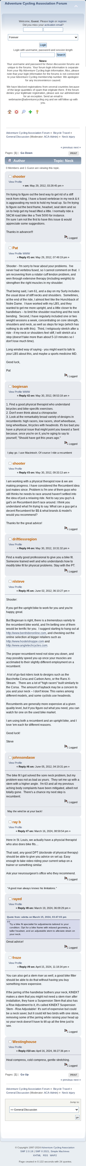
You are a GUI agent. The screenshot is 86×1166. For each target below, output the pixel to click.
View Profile (15, 181)
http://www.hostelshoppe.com (25, 641)
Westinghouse (24, 1042)
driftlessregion (24, 539)
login (51, 21)
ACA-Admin (50, 136)
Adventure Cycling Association (58, 1147)
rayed (17, 899)
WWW (26, 253)
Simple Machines (60, 1151)
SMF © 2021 (42, 1151)
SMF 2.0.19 (26, 1151)
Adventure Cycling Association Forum (36, 3)
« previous (67, 147)
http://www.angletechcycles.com (26, 645)
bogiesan (20, 386)
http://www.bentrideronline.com (26, 633)
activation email (53, 24)
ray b (16, 822)
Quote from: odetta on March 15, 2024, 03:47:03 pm (36, 917)
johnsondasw (23, 757)
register (62, 21)
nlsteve (18, 581)
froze (16, 958)
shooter (18, 176)
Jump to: (75, 1102)
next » (77, 147)
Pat (15, 248)
